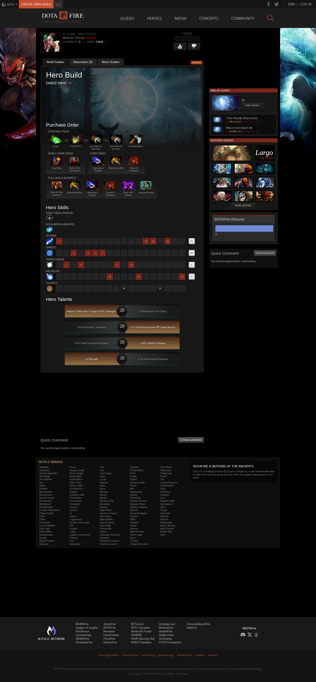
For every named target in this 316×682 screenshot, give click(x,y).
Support (200, 655)
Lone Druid (105, 473)
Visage (163, 510)
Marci (103, 485)
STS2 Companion (170, 642)
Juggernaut (75, 519)
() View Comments (191, 439)
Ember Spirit (76, 485)
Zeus (163, 534)
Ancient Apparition (48, 473)
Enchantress (76, 488)
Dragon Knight (77, 470)
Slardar (134, 516)
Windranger (166, 522)
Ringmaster (136, 491)
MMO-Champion (141, 642)
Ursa (162, 498)
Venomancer (166, 504)
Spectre (134, 528)
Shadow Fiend (137, 504)
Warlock (164, 516)
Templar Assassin (139, 544)
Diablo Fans (166, 635)
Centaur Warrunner (49, 510)
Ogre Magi (105, 525)
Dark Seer (44, 528)
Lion (102, 470)
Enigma (73, 491)
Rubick (133, 494)
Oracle (103, 531)
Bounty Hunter (46, 498)
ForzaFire (109, 638)
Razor (133, 485)
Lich (72, 540)
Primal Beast (136, 470)
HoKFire (192, 627)
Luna (102, 476)
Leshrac (74, 537)
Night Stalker (106, 519)
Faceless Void (77, 494)
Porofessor (82, 631)
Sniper (133, 525)
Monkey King (106, 501)
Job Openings (166, 655)
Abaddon (44, 467)
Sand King (135, 498)
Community (242, 18)
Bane (42, 485)
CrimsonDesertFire (198, 624)
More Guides (111, 62)
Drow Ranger (77, 473)
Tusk (163, 488)
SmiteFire (109, 624)
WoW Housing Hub (143, 638)
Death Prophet (46, 540)
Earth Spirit (75, 476)
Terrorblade (166, 467)
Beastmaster (46, 491)
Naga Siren (105, 510)
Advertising (148, 655)
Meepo (103, 494)
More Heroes (243, 205)
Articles (212, 655)
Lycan (103, 479)
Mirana (103, 498)
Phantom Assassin (109, 540)
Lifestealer (75, 544)
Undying (164, 494)
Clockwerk (45, 522)
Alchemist (44, 470)
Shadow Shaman (139, 507)
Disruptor (44, 544)
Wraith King (166, 531)
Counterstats (84, 635)
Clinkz (42, 519)
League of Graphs (87, 627)
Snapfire (134, 522)
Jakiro (73, 516)
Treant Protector (168, 482)
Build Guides (55, 62)
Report (196, 62)
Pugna (133, 479)
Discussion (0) (83, 62)
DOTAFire (109, 627)
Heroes (154, 18)
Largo (73, 531)
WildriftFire (82, 638)
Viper (163, 507)
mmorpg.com (167, 624)
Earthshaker (76, 479)
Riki (132, 488)
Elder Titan (75, 482)
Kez (72, 525)
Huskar (73, 507)
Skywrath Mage (138, 513)
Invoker (74, 510)
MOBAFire (82, 624)
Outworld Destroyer (110, 534)
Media (180, 18)
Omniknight (106, 528)
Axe (41, 482)
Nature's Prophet (108, 513)
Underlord (165, 491)
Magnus (104, 482)
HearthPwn (165, 631)
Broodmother (46, 507)
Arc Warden (45, 479)
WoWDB (136, 635)
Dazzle (43, 537)
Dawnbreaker (46, 534)
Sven (132, 537)
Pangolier (104, 537)
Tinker (163, 476)
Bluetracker (166, 627)
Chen (42, 516)
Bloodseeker (45, 494)
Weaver (164, 519)
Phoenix (134, 467)
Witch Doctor (167, 528)
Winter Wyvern (168, 525)
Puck (132, 473)
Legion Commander (80, 534)
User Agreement (109, 655)
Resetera (109, 631)
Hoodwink (75, 504)
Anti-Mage (44, 476)
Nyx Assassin (107, 522)
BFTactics (137, 624)
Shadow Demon (138, 501)
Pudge (133, 476)
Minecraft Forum (141, 631)
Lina (102, 467)
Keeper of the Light (79, 522)
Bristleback (45, 504)
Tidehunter (165, 470)
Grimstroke (75, 498)
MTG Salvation (140, 627)
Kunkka (74, 528)
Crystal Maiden (47, 525)
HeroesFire (110, 642)
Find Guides (252, 105)
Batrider (43, 488)
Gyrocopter (76, 501)
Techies (134, 540)
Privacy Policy (130, 655)
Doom (73, 467)
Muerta (103, 507)
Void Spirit (165, 513)
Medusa (104, 491)
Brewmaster (45, 501)
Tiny (162, 479)
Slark (132, 519)
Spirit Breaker (137, 531)
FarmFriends (111, 635)
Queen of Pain (137, 482)
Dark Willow (45, 531)
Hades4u (90, 37)
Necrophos (105, 516)
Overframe (165, 638)
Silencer (134, 510)
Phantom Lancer (108, 544)
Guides (127, 18)
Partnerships (184, 655)
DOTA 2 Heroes (51, 462)
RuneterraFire (84, 642)
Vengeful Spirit (167, 501)
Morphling (105, 504)
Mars (102, 488)
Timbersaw (166, 473)
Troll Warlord (166, 485)
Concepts (208, 18)
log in (58, 448)
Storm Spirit (136, 534)
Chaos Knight (46, 513)
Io (70, 83)
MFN (10, 4)
